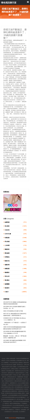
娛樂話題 (16, 268)
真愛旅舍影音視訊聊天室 (9, 379)
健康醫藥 (16, 284)
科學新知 (16, 257)
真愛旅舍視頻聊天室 (20, 372)
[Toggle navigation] (28, 2)
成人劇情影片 (22, 411)
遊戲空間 (16, 264)
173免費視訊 (24, 403)
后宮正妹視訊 (15, 411)
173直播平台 (17, 409)
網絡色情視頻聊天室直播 (20, 381)
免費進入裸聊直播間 (10, 358)
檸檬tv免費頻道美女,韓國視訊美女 (9, 391)
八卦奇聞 (16, 245)
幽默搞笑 (16, 249)
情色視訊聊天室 (12, 417)
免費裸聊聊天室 (13, 383)
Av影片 (16, 291)
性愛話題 (16, 237)
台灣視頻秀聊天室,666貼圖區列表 (15, 385)
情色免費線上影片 (10, 370)
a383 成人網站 (19, 399)
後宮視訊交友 (20, 364)
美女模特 (16, 226)
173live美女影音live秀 (7, 405)
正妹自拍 (16, 230)
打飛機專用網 (20, 376)
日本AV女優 (16, 233)
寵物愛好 (16, 272)
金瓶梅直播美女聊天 (7, 401)
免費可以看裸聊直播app (15, 403)
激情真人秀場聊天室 (9, 409)
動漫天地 (16, 261)
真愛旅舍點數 (19, 379)
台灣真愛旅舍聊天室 (19, 389)
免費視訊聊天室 (11, 372)
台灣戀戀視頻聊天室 (16, 407)
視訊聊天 (16, 288)
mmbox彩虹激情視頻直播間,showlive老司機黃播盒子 (14, 397)
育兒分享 (16, 276)
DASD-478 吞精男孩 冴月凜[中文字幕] (13, 311)
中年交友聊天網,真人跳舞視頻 (16, 362)
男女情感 (16, 241)
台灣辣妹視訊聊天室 (11, 376)
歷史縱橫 (16, 253)
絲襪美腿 (16, 222)
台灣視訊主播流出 (14, 368)
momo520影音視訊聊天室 (18, 405)
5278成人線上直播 (16, 374)
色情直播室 (23, 409)
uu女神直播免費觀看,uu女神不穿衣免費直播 (18, 395)
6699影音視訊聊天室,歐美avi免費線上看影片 (15, 393)
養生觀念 (16, 280)
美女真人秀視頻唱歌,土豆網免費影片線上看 (16, 360)
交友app (3, 358)
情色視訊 (26, 389)
